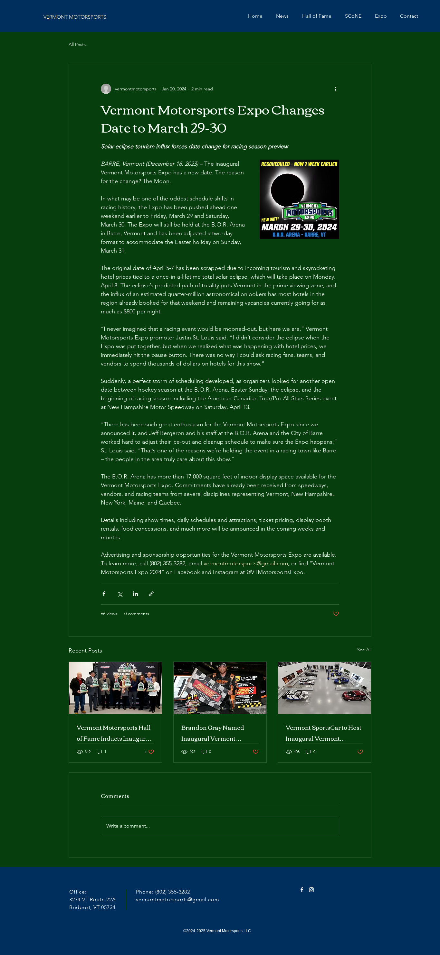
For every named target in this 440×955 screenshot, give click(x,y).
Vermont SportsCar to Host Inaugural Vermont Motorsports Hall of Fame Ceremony (323, 733)
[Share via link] (151, 594)
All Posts (77, 44)
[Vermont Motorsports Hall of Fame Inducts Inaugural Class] (115, 688)
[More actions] (335, 89)
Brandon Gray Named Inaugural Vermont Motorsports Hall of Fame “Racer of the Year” (217, 733)
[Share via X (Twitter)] (120, 594)
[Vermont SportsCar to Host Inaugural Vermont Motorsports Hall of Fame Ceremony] (324, 688)
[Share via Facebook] (104, 594)
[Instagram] (311, 889)
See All (364, 650)
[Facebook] (302, 889)
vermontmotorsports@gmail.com (177, 899)
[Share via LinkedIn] (135, 594)
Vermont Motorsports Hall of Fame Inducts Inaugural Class (114, 733)
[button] (380, 16)
